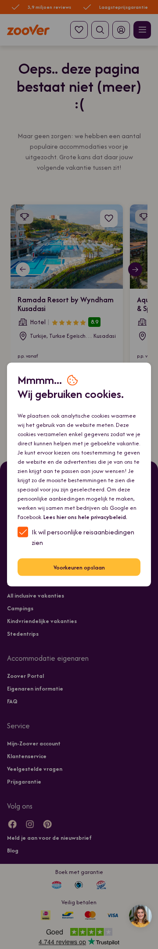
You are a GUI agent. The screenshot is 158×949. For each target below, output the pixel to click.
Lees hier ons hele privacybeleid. (85, 517)
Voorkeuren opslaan (79, 567)
